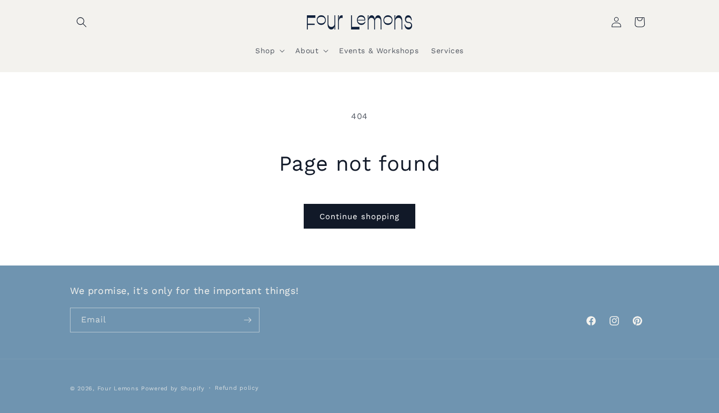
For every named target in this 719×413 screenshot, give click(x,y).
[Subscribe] (247, 320)
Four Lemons (118, 388)
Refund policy (236, 388)
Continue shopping (359, 216)
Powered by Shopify (173, 388)
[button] (81, 22)
